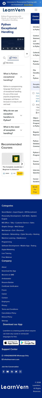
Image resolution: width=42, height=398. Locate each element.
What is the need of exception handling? (11, 130)
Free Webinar (7, 257)
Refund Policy (7, 317)
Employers (6, 302)
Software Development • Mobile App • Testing (19, 246)
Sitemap (5, 321)
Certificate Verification (10, 286)
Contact (5, 298)
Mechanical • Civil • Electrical (13, 230)
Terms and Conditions (10, 309)
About (4, 267)
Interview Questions (36, 171)
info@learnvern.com (11, 359)
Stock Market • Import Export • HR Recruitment (19, 212)
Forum (4, 290)
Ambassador (6, 279)
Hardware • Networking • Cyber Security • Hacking (20, 234)
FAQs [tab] (14, 58)
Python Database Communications (36, 143)
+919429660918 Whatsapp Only (16, 356)
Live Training (6, 253)
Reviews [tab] (9, 63)
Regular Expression (36, 133)
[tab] (4, 57)
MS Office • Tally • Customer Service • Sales (18, 223)
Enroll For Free (23, 173)
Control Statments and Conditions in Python (36, 41)
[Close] (40, 2)
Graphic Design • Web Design (13, 226)
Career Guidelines (36, 180)
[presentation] (22, 164)
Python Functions (36, 62)
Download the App (9, 271)
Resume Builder (8, 282)
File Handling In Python (36, 74)
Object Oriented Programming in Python (36, 122)
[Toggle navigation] (36, 10)
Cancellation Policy (9, 313)
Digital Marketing (8, 249)
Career (4, 294)
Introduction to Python (36, 28)
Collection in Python (36, 54)
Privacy (4, 305)
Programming (7, 242)
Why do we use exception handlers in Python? (10, 115)
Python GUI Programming (36, 153)
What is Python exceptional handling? (10, 76)
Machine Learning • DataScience (14, 238)
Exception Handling (36, 85)
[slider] (21, 48)
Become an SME (8, 275)
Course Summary (36, 162)
